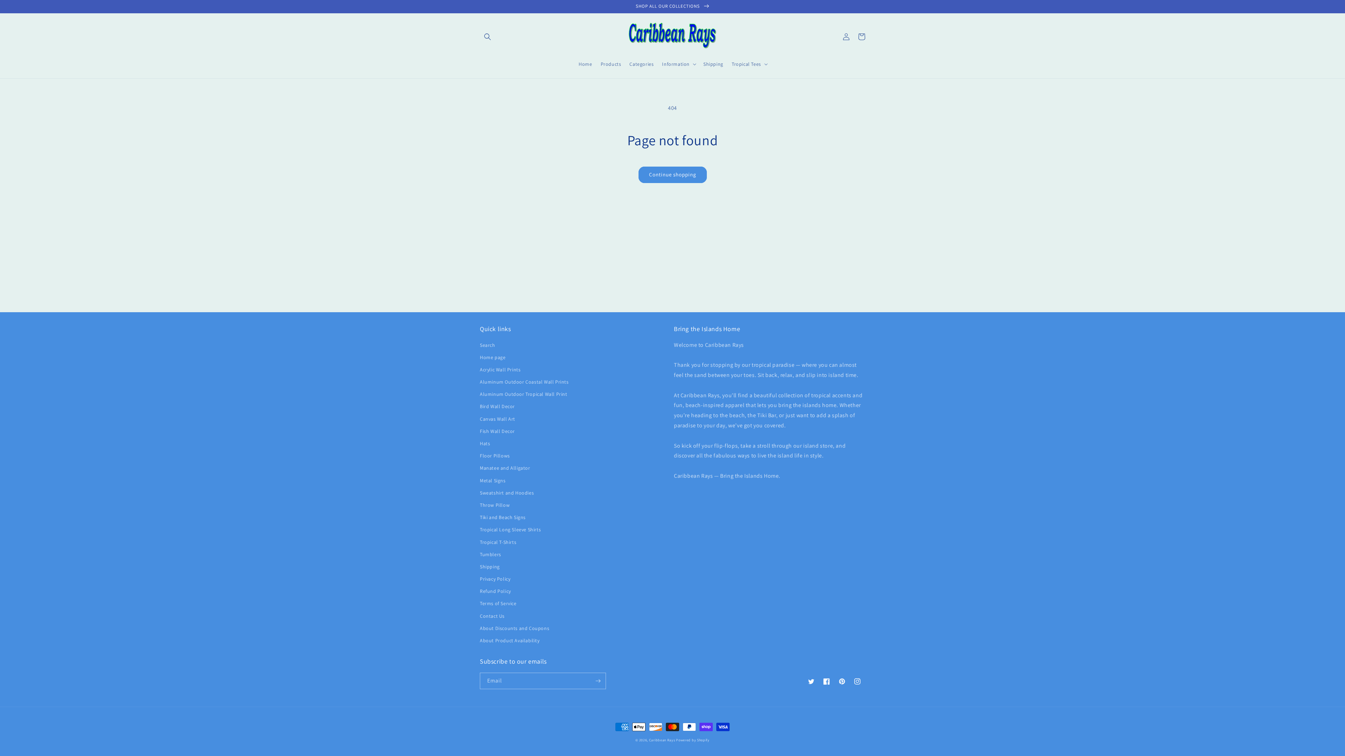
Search (487, 345)
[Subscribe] (598, 681)
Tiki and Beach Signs (503, 517)
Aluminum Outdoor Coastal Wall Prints (524, 382)
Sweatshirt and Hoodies (507, 493)
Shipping (490, 567)
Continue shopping (672, 174)
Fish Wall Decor (497, 431)
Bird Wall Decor (497, 406)
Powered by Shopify (693, 740)
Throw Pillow (495, 505)
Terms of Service (498, 603)
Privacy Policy (495, 579)
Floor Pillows (495, 456)
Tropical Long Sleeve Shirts (510, 529)
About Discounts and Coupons (514, 628)
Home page (492, 357)
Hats (485, 443)
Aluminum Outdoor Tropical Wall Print (523, 394)
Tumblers (490, 554)
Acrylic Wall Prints (500, 369)
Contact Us (492, 616)
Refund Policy (495, 591)
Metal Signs (493, 480)
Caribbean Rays (662, 740)
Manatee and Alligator (505, 468)
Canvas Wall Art (497, 419)
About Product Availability (510, 640)
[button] (487, 36)
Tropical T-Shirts (498, 542)
